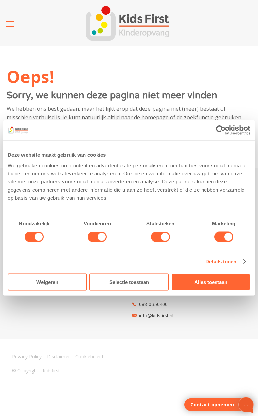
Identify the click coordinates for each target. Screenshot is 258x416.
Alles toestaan (210, 282)
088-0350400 (153, 304)
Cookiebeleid (89, 356)
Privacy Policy (27, 356)
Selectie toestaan (129, 282)
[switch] (97, 237)
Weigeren (47, 282)
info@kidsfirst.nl (156, 315)
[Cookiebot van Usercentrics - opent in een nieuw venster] (220, 130)
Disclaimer (58, 356)
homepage (155, 117)
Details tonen (220, 261)
